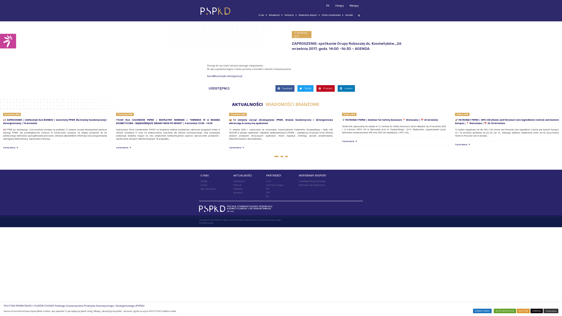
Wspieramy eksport (308, 15)
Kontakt (349, 15)
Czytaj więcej (9, 148)
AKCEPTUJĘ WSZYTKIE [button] (505, 311)
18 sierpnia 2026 (12, 114)
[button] (276, 157)
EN (327, 5)
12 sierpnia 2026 (125, 114)
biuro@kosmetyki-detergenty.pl (224, 76)
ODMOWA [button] (536, 311)
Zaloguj (339, 5)
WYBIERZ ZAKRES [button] (482, 311)
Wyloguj (354, 5)
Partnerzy (289, 15)
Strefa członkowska (331, 15)
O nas (261, 15)
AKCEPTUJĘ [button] (523, 311)
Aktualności (274, 15)
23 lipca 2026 (349, 114)
